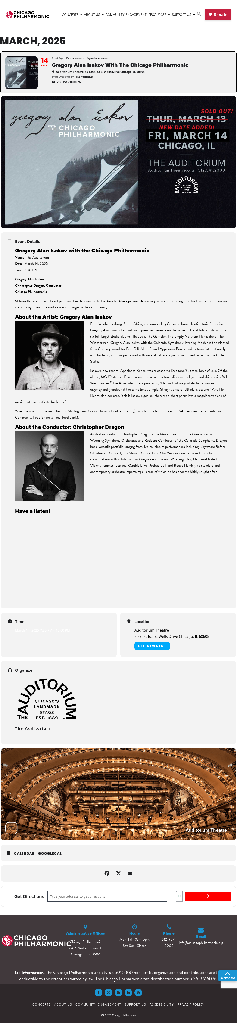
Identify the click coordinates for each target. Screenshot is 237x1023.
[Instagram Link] (118, 992)
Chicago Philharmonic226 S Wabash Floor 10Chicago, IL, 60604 (86, 948)
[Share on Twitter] (118, 873)
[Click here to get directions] (208, 896)
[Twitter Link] (108, 992)
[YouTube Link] (138, 992)
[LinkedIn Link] (128, 992)
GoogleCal (50, 853)
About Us (92, 14)
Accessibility (162, 1004)
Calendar (24, 853)
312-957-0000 (169, 943)
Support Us (181, 14)
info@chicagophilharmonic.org (201, 943)
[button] (199, 14)
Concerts (70, 14)
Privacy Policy (191, 1004)
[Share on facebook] (107, 873)
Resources (157, 14)
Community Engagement (126, 14)
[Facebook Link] (98, 992)
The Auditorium (32, 728)
